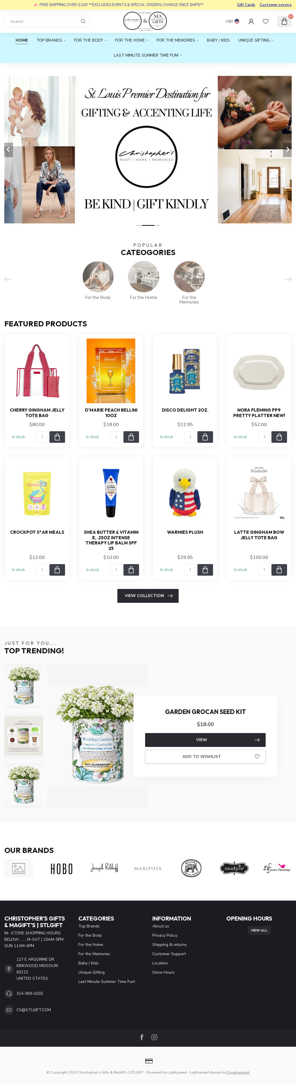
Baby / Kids (218, 40)
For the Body (88, 40)
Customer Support (169, 954)
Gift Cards (246, 5)
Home (22, 40)
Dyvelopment (238, 1072)
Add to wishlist (201, 756)
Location (160, 963)
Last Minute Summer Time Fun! (146, 55)
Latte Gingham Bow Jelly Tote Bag (259, 535)
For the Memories (176, 40)
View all (259, 930)
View (201, 740)
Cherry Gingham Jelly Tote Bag (37, 413)
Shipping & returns (169, 944)
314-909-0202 (29, 993)
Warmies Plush (185, 532)
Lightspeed (177, 1072)
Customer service (276, 5)
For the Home (130, 40)
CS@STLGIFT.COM (33, 1010)
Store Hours (163, 972)
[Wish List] (266, 21)
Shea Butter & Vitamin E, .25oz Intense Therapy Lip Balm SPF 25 (111, 540)
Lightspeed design (205, 1072)
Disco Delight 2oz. (185, 410)
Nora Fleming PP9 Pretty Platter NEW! (259, 413)
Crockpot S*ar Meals (37, 532)
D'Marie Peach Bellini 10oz (111, 413)
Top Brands (49, 40)
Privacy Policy (164, 935)
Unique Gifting (254, 40)
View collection (144, 595)
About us (160, 926)
